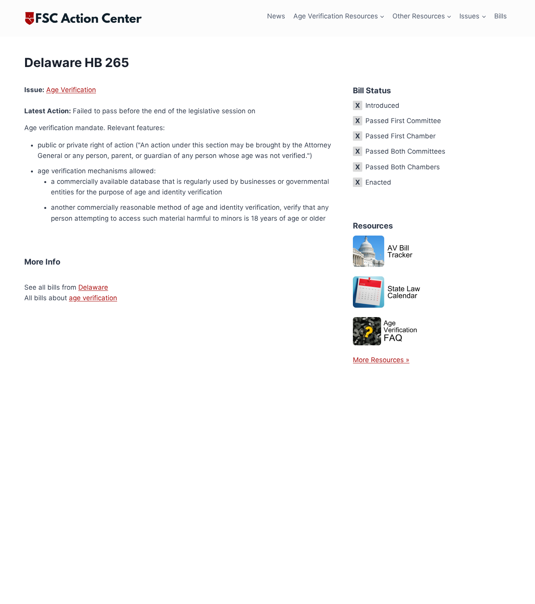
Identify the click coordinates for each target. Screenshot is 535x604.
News (276, 16)
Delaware (93, 287)
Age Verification (71, 90)
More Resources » (381, 360)
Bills (500, 16)
